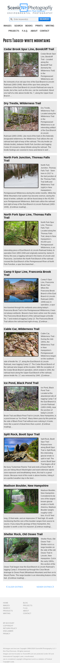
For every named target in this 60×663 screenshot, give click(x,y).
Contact (44, 31)
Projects (13, 31)
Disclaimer (8, 631)
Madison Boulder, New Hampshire (26, 485)
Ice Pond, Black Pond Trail (21, 383)
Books (29, 26)
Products (8, 611)
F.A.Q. (25, 31)
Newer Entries (44, 587)
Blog (25, 603)
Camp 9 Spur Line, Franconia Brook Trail (27, 273)
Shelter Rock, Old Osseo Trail (23, 534)
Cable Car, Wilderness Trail (21, 329)
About (34, 31)
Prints (39, 26)
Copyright (8, 626)
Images (8, 26)
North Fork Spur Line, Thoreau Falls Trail (27, 216)
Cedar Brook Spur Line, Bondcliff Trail (29, 49)
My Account (8, 623)
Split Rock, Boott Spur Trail (22, 434)
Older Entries (15, 587)
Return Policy (10, 628)
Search (18, 26)
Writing (50, 26)
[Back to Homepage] (30, 7)
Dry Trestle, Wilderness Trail (22, 103)
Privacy (6, 634)
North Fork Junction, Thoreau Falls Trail (27, 159)
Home (5, 603)
